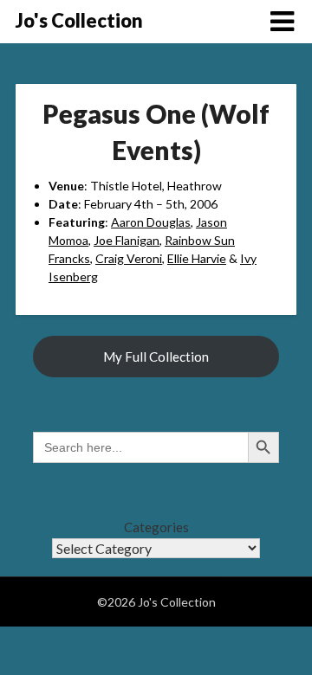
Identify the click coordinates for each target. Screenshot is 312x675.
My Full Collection (156, 356)
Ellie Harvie (196, 258)
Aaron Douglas (151, 222)
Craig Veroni (128, 258)
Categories (156, 527)
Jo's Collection (79, 20)
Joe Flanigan (126, 240)
